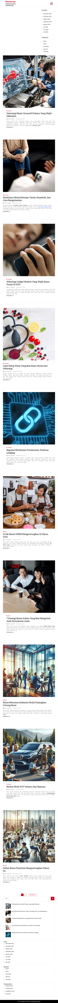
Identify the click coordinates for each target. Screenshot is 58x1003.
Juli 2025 (45, 27)
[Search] (52, 898)
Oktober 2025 (46, 19)
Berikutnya (32, 894)
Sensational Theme (35, 1001)
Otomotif (45, 49)
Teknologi (45, 51)
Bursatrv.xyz (10, 1)
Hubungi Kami (9, 988)
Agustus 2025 (46, 24)
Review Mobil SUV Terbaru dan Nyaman (26, 786)
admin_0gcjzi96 (11, 118)
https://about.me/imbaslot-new (44, 206)
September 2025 (47, 21)
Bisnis (44, 41)
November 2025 (47, 16)
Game (44, 43)
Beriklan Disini (9, 985)
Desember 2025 (47, 13)
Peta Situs (8, 993)
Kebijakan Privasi (10, 991)
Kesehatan (46, 46)
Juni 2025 (45, 29)
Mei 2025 (45, 32)
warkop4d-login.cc (51, 793)
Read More (9, 127)
